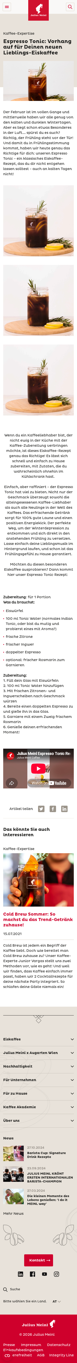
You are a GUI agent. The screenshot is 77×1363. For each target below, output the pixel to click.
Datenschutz (58, 1345)
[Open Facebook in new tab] (32, 1274)
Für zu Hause (15, 1093)
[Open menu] (7, 7)
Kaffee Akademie (19, 1107)
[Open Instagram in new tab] (56, 1274)
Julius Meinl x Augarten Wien (30, 1053)
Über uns (11, 1121)
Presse (9, 1345)
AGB (40, 1355)
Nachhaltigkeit (17, 1066)
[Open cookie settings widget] (7, 1356)
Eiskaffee (12, 1039)
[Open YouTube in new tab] (44, 1274)
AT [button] (55, 1302)
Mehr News (13, 1213)
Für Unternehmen (19, 1080)
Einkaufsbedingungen (23, 1350)
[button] (70, 7)
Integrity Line (61, 1355)
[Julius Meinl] (38, 10)
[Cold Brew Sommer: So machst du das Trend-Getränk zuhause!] (38, 880)
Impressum (31, 1345)
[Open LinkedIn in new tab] (20, 1274)
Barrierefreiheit (17, 1355)
